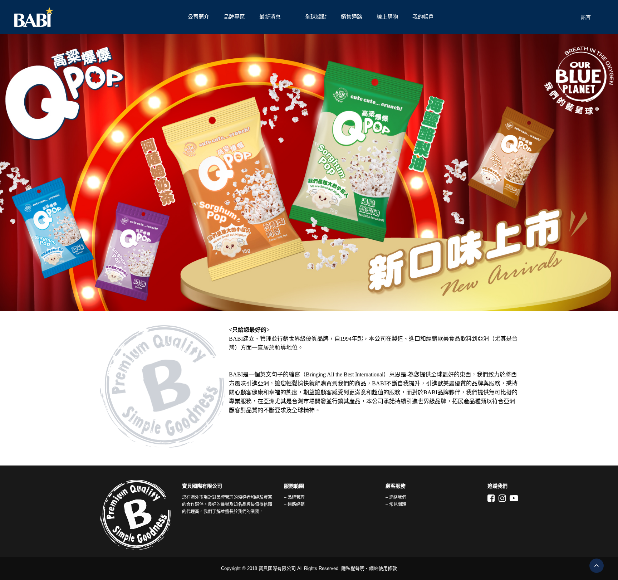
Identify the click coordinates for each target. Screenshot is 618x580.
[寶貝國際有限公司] (97, 17)
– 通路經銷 (294, 504)
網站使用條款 (383, 568)
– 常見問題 (396, 504)
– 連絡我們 (396, 497)
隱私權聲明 (352, 568)
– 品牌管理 (294, 497)
